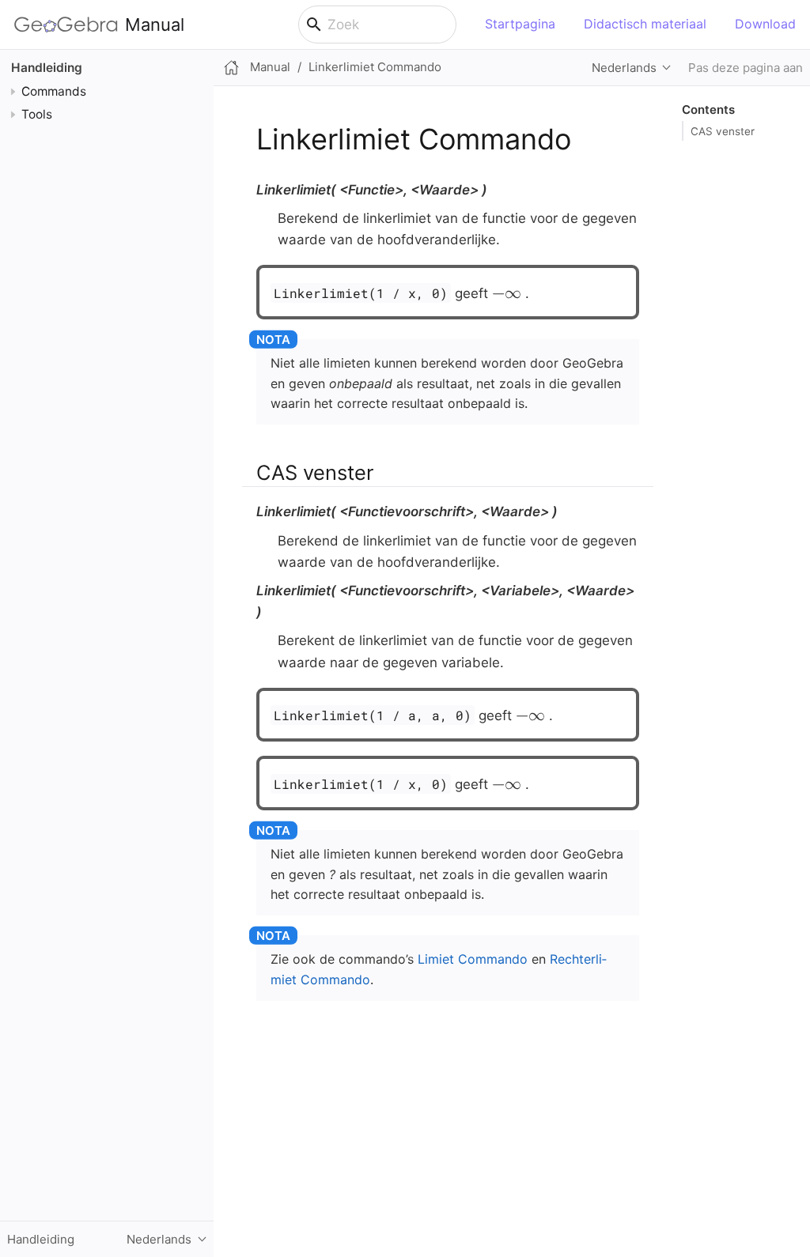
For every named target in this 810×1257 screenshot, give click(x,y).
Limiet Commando (473, 959)
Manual (154, 24)
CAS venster (723, 131)
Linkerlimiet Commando (374, 66)
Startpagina (520, 24)
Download (765, 24)
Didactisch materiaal (645, 24)
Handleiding (46, 67)
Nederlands (624, 67)
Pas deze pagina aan (745, 67)
